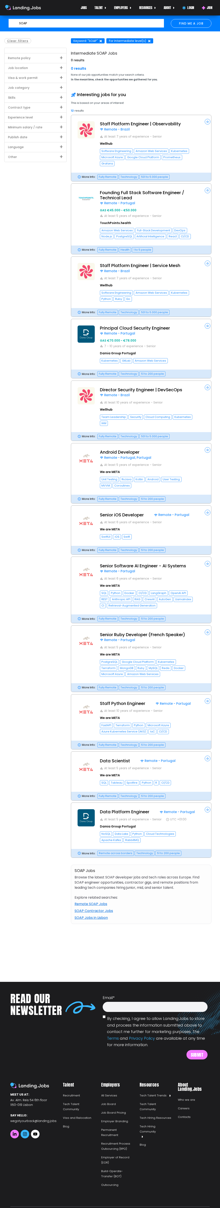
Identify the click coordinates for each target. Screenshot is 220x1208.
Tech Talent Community (71, 1106)
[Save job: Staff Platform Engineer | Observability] (207, 121)
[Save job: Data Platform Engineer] (207, 809)
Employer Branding (114, 1121)
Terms (113, 1038)
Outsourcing (109, 1185)
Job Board (108, 1104)
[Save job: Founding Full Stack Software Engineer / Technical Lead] (207, 190)
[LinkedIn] (14, 1134)
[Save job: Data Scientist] (207, 758)
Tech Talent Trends (153, 1095)
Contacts (184, 1117)
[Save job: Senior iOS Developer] (207, 512)
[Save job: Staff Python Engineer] (207, 701)
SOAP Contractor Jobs (94, 910)
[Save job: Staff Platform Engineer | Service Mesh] (207, 263)
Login (190, 7)
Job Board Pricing (113, 1113)
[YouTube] (35, 1134)
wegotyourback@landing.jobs (33, 1121)
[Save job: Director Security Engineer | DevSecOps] (207, 387)
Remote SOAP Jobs (91, 903)
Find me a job (191, 23)
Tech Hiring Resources (155, 1118)
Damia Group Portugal (118, 353)
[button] (141, 148)
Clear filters (17, 41)
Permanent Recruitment (109, 1132)
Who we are (186, 1100)
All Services (109, 1095)
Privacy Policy (142, 1038)
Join (209, 7)
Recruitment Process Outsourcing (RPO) (115, 1146)
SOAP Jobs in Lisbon (91, 917)
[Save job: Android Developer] (207, 450)
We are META (110, 472)
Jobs (84, 7)
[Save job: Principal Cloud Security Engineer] (207, 326)
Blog (66, 1126)
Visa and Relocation (77, 1118)
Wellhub (106, 143)
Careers (183, 1108)
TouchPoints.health (115, 223)
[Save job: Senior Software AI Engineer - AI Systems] (207, 563)
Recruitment (71, 1095)
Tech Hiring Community (148, 1129)
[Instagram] (25, 1134)
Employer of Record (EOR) (115, 1160)
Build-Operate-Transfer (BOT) (112, 1173)
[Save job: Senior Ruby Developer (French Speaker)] (207, 632)
